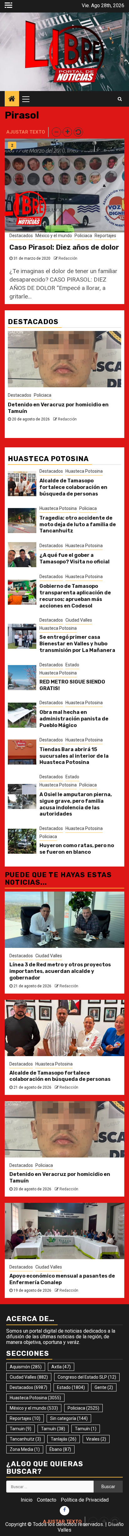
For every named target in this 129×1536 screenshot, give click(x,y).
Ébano (60, 1449)
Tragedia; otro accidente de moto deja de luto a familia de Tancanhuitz (77, 524)
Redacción (68, 258)
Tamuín (53, 1428)
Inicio (27, 1500)
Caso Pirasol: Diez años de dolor (64, 247)
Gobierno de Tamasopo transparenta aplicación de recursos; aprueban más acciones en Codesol (75, 595)
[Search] (120, 99)
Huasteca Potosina (84, 471)
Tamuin (20, 1428)
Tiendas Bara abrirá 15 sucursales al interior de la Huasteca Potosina (74, 755)
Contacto (46, 1500)
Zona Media (25, 1449)
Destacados (21, 235)
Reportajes (105, 235)
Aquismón (26, 1366)
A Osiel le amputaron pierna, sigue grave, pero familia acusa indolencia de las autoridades (75, 804)
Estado (72, 664)
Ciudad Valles (78, 620)
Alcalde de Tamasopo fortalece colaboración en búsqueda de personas (73, 487)
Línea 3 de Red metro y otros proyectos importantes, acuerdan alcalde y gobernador (60, 971)
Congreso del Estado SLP (87, 1377)
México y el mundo (53, 235)
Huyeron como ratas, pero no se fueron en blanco (76, 848)
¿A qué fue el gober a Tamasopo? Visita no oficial (74, 558)
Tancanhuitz (25, 1439)
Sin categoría (69, 1418)
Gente (104, 1387)
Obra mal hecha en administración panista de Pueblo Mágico (73, 718)
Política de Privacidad (85, 1500)
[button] (56, 132)
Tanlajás (63, 1439)
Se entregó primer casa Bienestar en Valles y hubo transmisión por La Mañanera (77, 643)
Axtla (61, 1366)
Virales (96, 1439)
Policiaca (83, 235)
